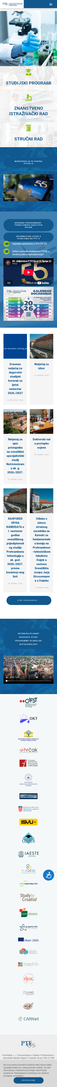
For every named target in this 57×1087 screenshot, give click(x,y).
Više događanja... (29, 600)
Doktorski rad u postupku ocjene (41, 443)
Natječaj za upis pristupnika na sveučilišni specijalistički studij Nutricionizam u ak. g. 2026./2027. (15, 456)
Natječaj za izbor (41, 366)
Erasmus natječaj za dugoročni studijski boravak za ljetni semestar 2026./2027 (15, 379)
